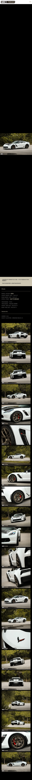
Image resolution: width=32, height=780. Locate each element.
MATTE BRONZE (14, 299)
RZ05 (12, 293)
